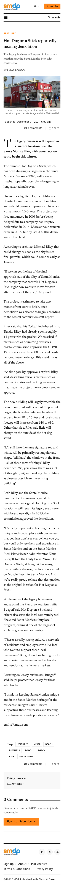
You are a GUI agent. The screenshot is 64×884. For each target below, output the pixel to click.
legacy (41, 750)
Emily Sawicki (16, 69)
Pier (11, 756)
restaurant (26, 756)
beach (48, 744)
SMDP (15, 879)
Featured (10, 33)
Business (14, 750)
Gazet (52, 879)
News (37, 744)
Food (28, 750)
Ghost (42, 879)
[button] (9, 864)
